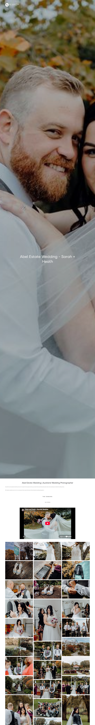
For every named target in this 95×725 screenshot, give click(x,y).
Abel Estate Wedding (31, 482)
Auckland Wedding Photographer (58, 482)
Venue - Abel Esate (47, 502)
